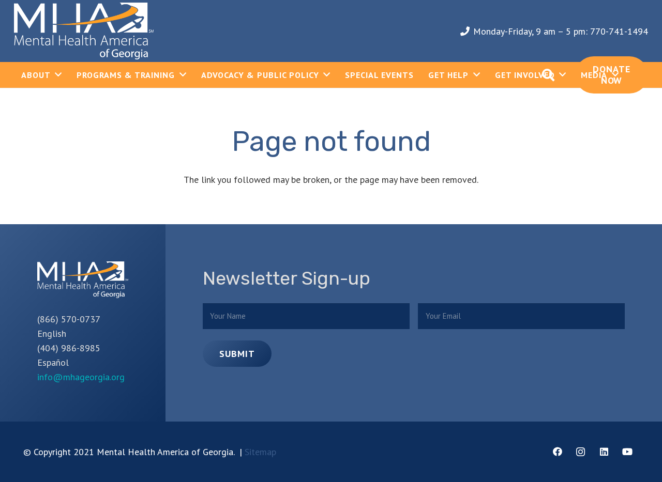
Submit (236, 354)
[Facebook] (557, 451)
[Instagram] (580, 451)
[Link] (84, 31)
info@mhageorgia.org (81, 377)
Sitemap (260, 452)
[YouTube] (627, 451)
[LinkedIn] (603, 451)
